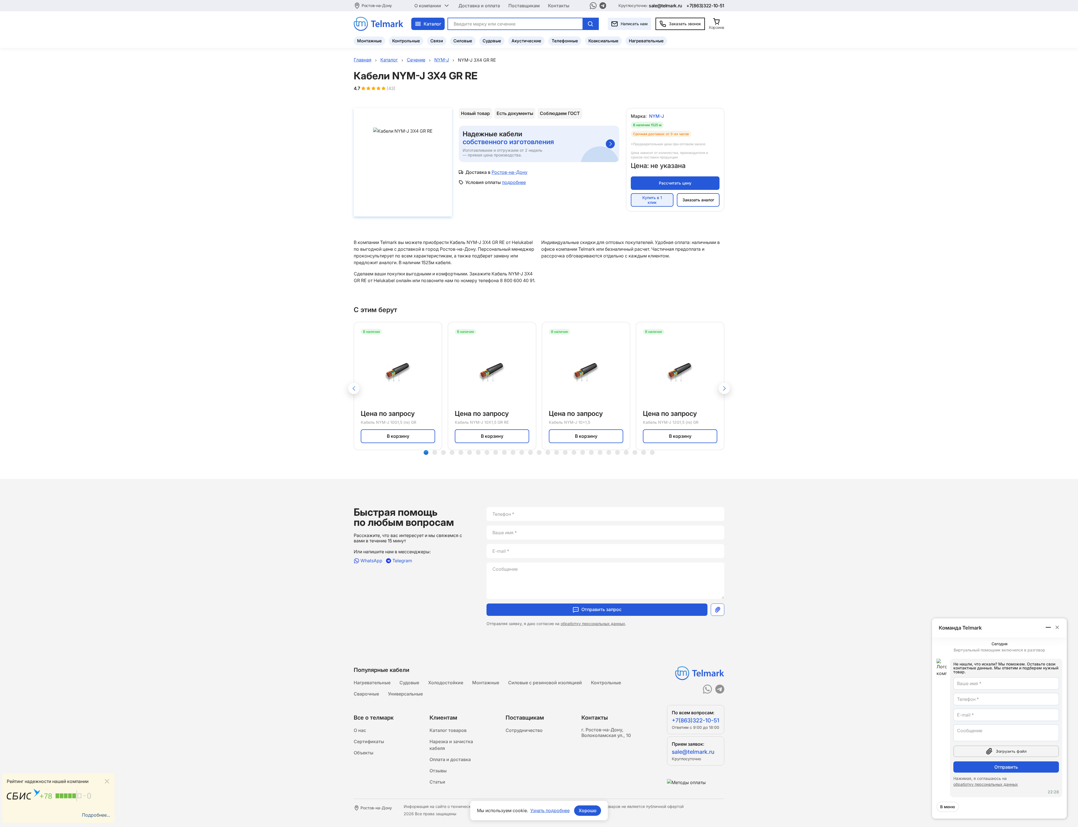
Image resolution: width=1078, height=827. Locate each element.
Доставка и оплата (479, 5)
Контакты (558, 5)
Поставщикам (524, 5)
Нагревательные (646, 40)
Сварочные (366, 694)
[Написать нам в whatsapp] (593, 5)
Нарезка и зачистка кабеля (451, 745)
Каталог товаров (448, 730)
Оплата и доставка (450, 759)
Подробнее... (96, 815)
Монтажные (369, 40)
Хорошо (588, 810)
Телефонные (565, 40)
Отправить (1006, 767)
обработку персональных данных (593, 623)
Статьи (437, 782)
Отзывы (438, 770)
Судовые (492, 40)
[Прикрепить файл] (717, 609)
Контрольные (406, 40)
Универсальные (405, 694)
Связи (436, 40)
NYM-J (656, 116)
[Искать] (590, 23)
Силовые (462, 40)
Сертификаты (369, 741)
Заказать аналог (698, 199)
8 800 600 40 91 (517, 280)
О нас (360, 730)
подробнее (514, 182)
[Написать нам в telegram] (602, 5)
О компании (427, 5)
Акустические (526, 40)
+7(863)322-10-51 (705, 5)
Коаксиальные (603, 40)
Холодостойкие (445, 682)
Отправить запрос (601, 609)
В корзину (398, 436)
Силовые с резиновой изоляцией (545, 682)
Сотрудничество (524, 730)
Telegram (402, 560)
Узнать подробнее (550, 810)
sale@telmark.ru (665, 5)
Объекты (363, 752)
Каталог (432, 24)
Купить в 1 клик (652, 200)
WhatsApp (371, 560)
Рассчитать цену (675, 183)
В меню (947, 806)
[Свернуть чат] (1048, 627)
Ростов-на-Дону (377, 5)
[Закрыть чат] (1057, 627)
